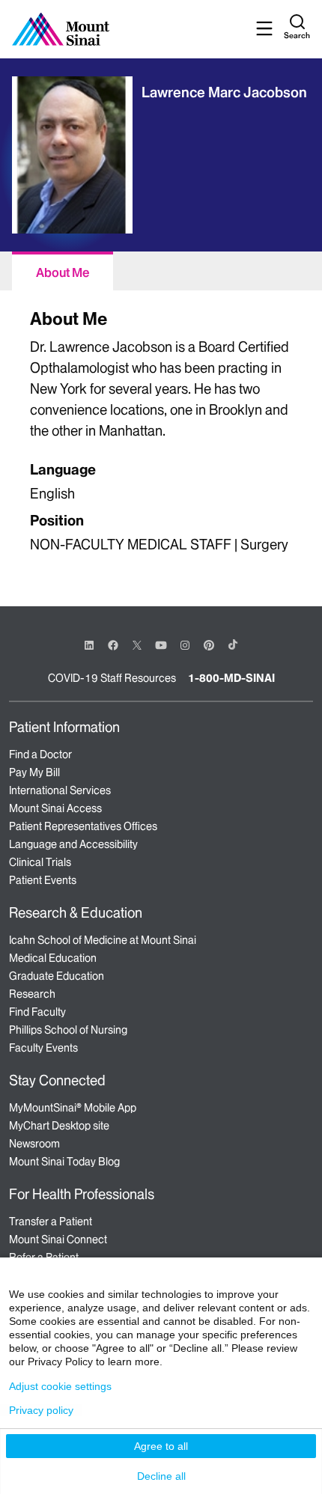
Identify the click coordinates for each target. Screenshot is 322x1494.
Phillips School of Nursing (68, 1030)
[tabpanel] (161, 433)
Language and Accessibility (73, 844)
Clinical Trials (40, 862)
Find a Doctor (40, 754)
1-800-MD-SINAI (231, 678)
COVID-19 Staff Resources (112, 678)
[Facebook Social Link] (113, 644)
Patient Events (42, 880)
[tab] (62, 270)
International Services (60, 790)
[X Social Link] (137, 645)
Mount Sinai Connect (58, 1239)
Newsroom (34, 1143)
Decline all (161, 1476)
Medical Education (53, 958)
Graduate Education (56, 976)
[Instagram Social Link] (184, 645)
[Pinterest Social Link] (208, 644)
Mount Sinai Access (55, 808)
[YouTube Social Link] (161, 644)
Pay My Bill (34, 772)
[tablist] (161, 270)
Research (32, 994)
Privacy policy (41, 1410)
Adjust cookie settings (60, 1386)
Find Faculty (37, 1012)
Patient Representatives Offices (83, 826)
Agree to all (161, 1446)
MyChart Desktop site (59, 1125)
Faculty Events (43, 1048)
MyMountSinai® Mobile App (72, 1108)
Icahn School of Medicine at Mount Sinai (102, 940)
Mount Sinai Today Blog (64, 1161)
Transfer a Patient (50, 1221)
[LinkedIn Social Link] (89, 645)
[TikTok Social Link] (232, 644)
